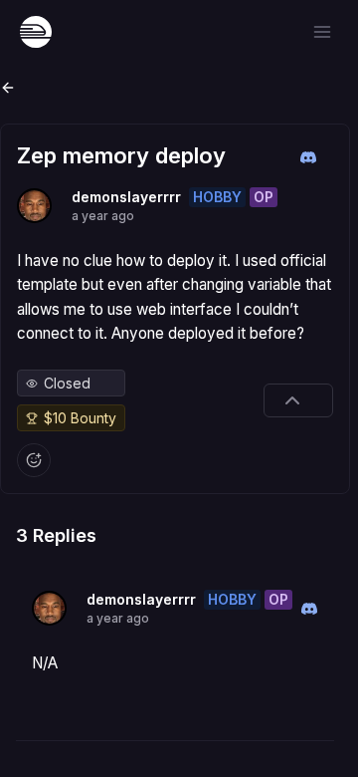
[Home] (36, 32)
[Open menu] (322, 32)
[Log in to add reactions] (34, 460)
